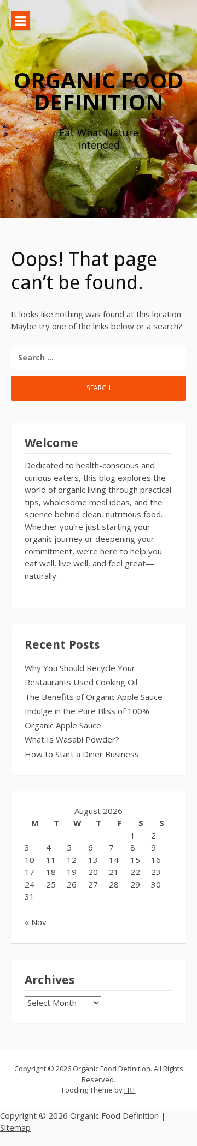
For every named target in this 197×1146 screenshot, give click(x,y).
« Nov (36, 921)
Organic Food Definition (98, 91)
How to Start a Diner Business (82, 754)
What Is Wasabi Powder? (72, 739)
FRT (130, 1090)
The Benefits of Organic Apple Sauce (94, 696)
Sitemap (15, 1127)
